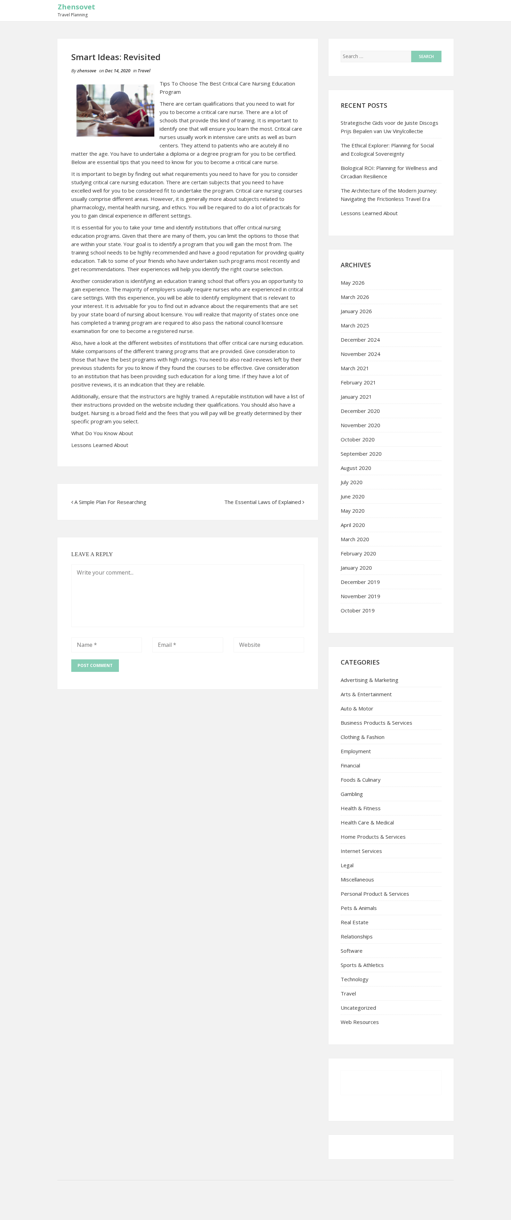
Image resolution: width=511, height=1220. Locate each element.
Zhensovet (76, 6)
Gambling (352, 793)
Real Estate (354, 922)
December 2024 (360, 339)
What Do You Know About (102, 433)
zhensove (86, 70)
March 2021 (355, 368)
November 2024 (360, 353)
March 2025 (355, 325)
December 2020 (360, 410)
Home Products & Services (373, 836)
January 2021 (356, 396)
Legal (347, 865)
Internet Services (361, 850)
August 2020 (356, 467)
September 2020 (361, 453)
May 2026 (353, 282)
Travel (144, 70)
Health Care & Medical (367, 822)
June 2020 (353, 496)
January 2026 (356, 311)
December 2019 (360, 581)
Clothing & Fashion (362, 736)
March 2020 (355, 539)
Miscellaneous (357, 879)
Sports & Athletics (362, 964)
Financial (350, 765)
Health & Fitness (361, 808)
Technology (354, 979)
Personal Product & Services (375, 893)
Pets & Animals (359, 907)
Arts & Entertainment (366, 694)
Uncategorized (358, 1007)
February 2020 (358, 553)
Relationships (357, 936)
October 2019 (358, 610)
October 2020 (358, 439)
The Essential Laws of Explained (262, 501)
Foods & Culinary (361, 779)
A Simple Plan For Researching (110, 501)
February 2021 (358, 382)
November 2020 (360, 425)
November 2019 (360, 596)
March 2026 (355, 296)
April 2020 (353, 524)
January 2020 (356, 567)
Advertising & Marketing (369, 679)
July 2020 (352, 482)
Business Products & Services (376, 722)
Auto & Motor (357, 708)
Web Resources (360, 1021)
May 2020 (353, 510)
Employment (356, 751)
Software (352, 950)
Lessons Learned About (99, 444)
